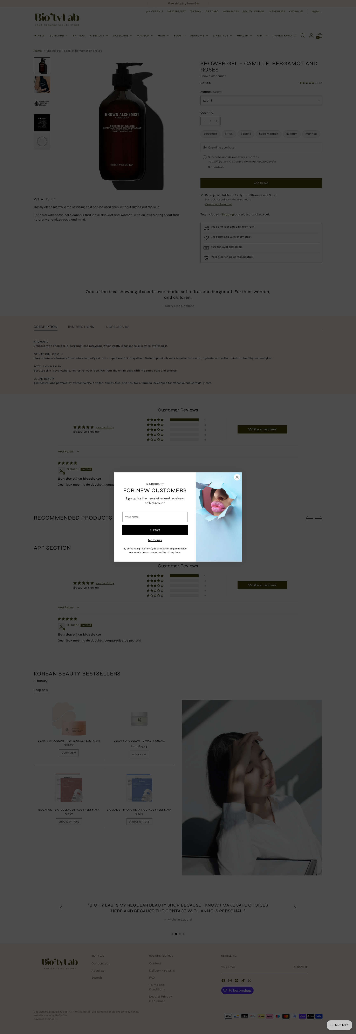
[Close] (237, 477)
